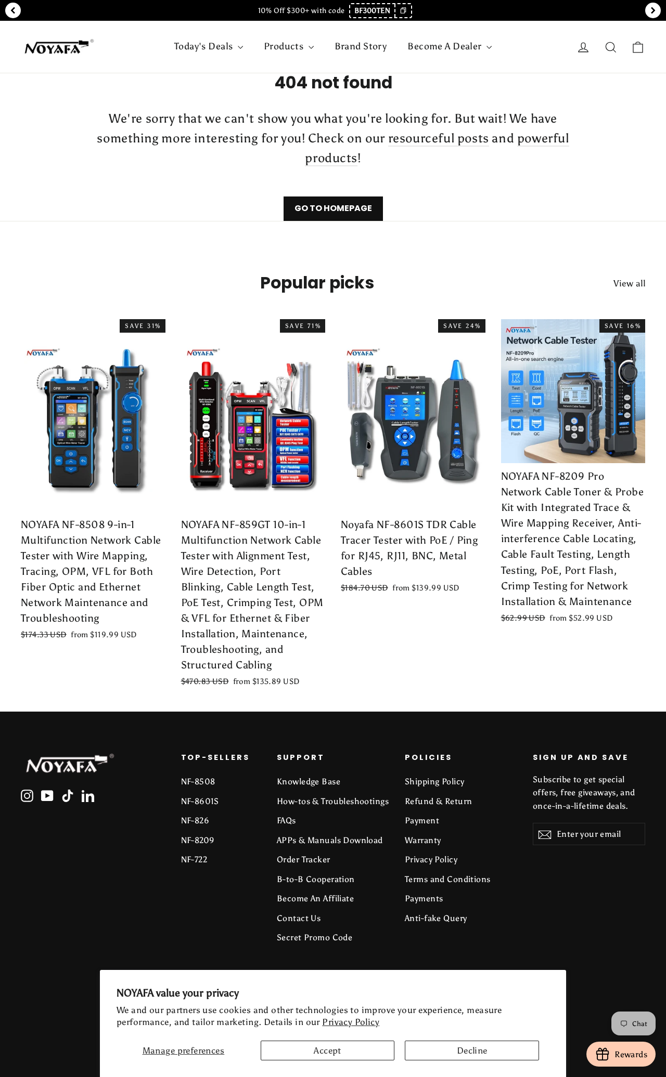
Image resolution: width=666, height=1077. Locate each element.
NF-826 (195, 820)
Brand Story (361, 46)
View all (629, 283)
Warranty (423, 840)
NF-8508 (198, 781)
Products (285, 46)
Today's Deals (204, 46)
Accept (327, 1050)
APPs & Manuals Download (330, 840)
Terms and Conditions (448, 879)
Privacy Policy (350, 1022)
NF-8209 (198, 840)
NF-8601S (200, 801)
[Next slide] (653, 10)
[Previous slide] (13, 10)
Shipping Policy (434, 781)
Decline (472, 1050)
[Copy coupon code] (402, 10)
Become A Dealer (445, 46)
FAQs (286, 820)
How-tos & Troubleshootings (333, 801)
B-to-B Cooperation (316, 879)
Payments (424, 898)
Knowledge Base (308, 781)
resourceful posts (438, 138)
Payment (422, 820)
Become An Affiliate (315, 898)
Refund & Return (438, 801)
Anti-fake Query (436, 918)
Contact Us (299, 918)
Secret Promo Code (314, 937)
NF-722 (194, 859)
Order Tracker (303, 859)
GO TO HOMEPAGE (333, 208)
